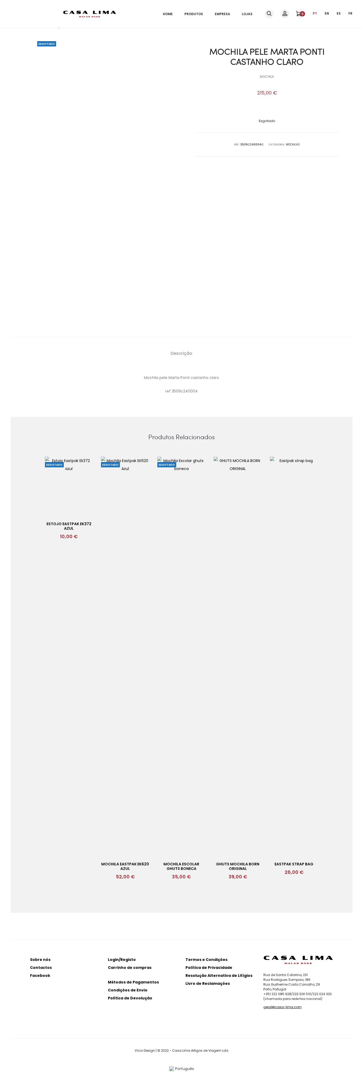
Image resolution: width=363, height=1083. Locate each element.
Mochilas (293, 144)
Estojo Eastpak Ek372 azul (69, 526)
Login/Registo (122, 959)
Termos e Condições (206, 959)
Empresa (222, 14)
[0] (298, 13)
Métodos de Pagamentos (133, 982)
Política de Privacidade (208, 967)
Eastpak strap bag (294, 864)
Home (168, 14)
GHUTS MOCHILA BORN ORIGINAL (237, 866)
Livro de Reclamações (207, 983)
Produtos (193, 14)
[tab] (181, 353)
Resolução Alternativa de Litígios (218, 975)
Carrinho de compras (129, 967)
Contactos (41, 967)
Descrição (181, 353)
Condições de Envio (127, 990)
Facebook (40, 975)
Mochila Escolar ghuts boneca (181, 866)
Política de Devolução (130, 998)
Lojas (247, 14)
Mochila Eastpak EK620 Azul (125, 866)
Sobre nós (40, 959)
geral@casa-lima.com (282, 1007)
